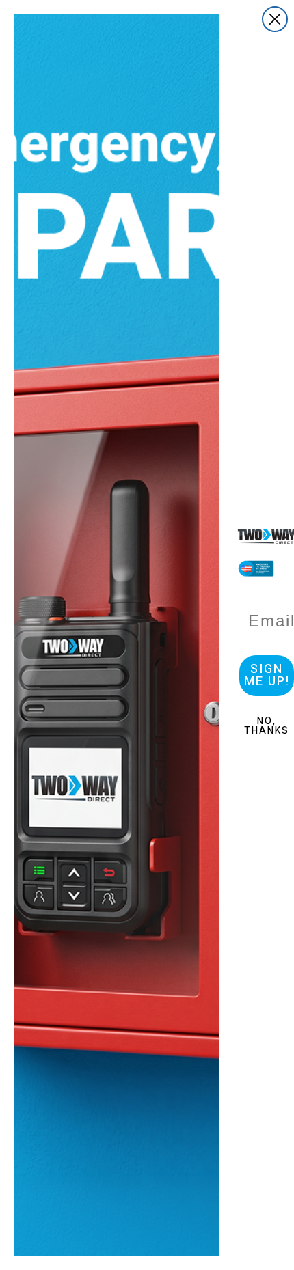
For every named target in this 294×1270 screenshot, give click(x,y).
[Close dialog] (275, 19)
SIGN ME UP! (267, 675)
